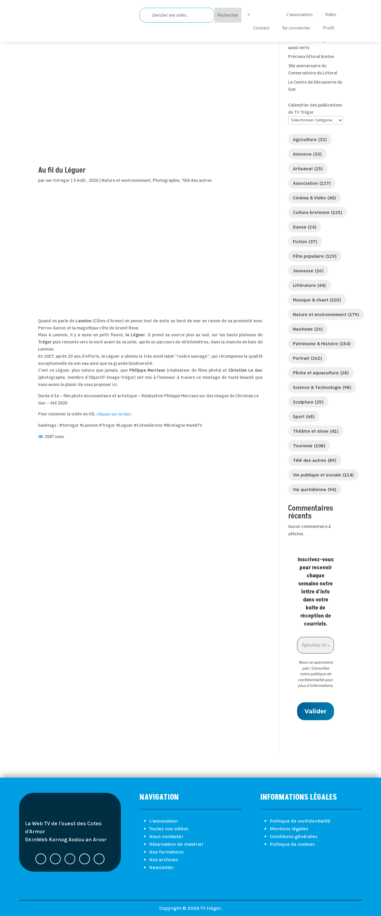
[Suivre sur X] (55, 859)
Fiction (305, 241)
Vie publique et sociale (323, 475)
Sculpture (308, 402)
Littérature (309, 285)
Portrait (307, 358)
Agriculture (310, 139)
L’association (163, 821)
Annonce (307, 154)
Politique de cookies (292, 844)
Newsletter (161, 867)
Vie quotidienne (314, 489)
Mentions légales (289, 828)
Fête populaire (315, 256)
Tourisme (309, 445)
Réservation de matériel (176, 844)
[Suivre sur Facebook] (40, 859)
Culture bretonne (317, 212)
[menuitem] (260, 14)
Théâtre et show (315, 431)
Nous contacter (166, 836)
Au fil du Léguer (62, 170)
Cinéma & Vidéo (314, 198)
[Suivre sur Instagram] (99, 859)
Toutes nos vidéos (168, 828)
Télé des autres (197, 180)
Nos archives (163, 859)
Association (312, 183)
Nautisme (308, 329)
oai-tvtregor (58, 180)
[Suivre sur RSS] (70, 859)
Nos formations (166, 852)
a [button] (248, 14)
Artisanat (308, 168)
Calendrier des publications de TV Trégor (315, 108)
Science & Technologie (322, 387)
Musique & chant (317, 300)
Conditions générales (293, 836)
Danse (304, 227)
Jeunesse (308, 270)
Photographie (166, 180)
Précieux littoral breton (311, 56)
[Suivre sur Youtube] (84, 859)
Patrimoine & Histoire (322, 343)
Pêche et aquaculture (321, 373)
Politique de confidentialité (300, 821)
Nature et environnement (126, 180)
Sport (304, 416)
